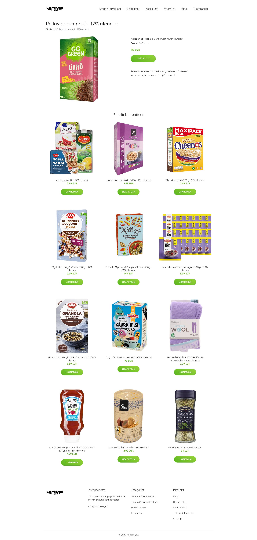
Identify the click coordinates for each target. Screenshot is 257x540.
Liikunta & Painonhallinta (143, 496)
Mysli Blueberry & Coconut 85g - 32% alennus (72, 269)
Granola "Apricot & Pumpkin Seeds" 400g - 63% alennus (128, 269)
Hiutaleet (178, 38)
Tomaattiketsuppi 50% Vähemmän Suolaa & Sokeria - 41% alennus (72, 449)
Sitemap (177, 518)
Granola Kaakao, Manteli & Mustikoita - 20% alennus (72, 359)
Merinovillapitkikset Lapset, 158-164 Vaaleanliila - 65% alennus (185, 359)
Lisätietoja (143, 58)
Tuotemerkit (200, 9)
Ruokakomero (151, 38)
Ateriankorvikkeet (110, 9)
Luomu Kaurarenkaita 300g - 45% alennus (128, 180)
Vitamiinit (169, 9)
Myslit (163, 38)
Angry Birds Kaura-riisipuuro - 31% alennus (129, 357)
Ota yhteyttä (179, 502)
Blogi (184, 9)
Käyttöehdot (179, 507)
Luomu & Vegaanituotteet (144, 502)
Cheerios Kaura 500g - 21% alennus (185, 180)
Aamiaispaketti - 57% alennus (72, 180)
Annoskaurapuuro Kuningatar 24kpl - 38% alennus (185, 269)
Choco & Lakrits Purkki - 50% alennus (128, 447)
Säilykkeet (133, 9)
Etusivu (49, 29)
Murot (170, 38)
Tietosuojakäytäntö (183, 513)
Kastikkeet (151, 9)
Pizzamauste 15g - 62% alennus (185, 447)
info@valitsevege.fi (98, 506)
